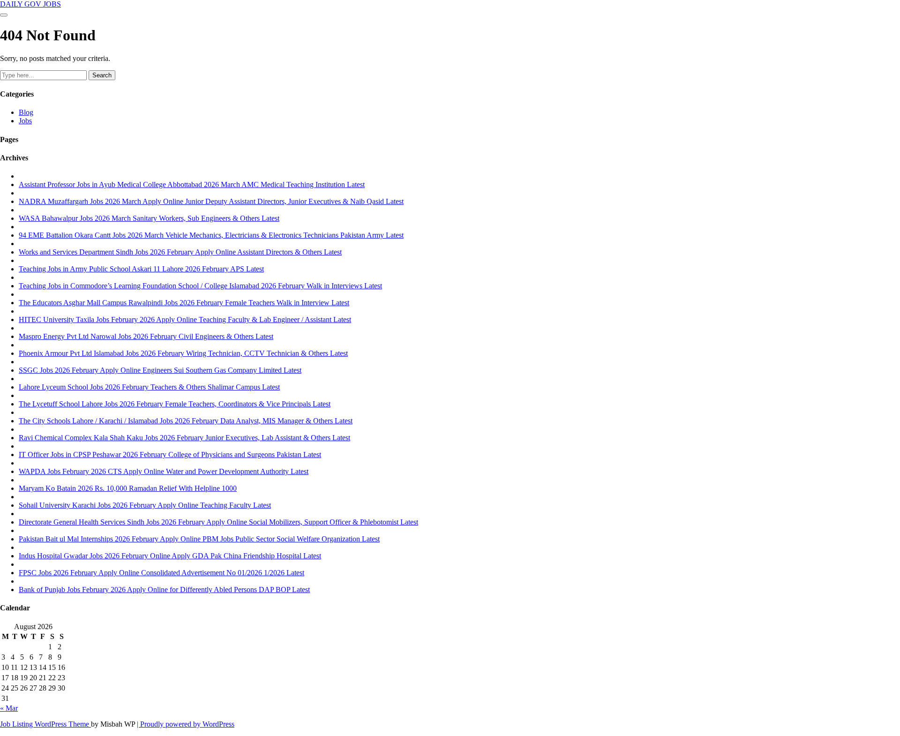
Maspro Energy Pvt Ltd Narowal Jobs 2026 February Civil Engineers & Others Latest (146, 336)
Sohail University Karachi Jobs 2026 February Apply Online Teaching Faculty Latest (145, 505)
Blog (26, 112)
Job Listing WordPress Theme (45, 724)
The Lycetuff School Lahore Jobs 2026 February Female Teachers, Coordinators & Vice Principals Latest (174, 404)
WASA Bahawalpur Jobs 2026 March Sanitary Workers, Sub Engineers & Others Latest (149, 218)
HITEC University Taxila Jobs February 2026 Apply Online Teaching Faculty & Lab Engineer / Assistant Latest (185, 319)
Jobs (25, 121)
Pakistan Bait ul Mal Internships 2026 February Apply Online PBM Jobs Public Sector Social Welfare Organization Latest (199, 539)
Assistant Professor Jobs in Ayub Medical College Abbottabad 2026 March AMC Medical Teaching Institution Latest (192, 184)
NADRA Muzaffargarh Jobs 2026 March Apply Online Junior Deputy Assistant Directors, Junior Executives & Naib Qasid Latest (211, 201)
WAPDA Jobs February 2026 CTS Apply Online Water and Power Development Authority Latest (163, 471)
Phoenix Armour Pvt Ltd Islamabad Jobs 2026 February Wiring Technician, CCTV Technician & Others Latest (183, 353)
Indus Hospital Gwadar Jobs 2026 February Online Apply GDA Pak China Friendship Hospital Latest (170, 556)
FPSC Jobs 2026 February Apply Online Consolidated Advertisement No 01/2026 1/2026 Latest (161, 573)
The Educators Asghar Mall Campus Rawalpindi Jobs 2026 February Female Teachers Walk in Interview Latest (184, 303)
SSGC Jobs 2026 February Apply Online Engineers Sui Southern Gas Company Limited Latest (160, 370)
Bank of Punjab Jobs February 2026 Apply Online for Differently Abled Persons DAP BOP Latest (164, 589)
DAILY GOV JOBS (30, 4)
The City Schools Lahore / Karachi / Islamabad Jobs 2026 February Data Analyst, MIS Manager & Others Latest (185, 421)
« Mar (9, 708)
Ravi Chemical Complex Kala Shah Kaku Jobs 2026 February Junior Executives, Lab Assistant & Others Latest (184, 438)
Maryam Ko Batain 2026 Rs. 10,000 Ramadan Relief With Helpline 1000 (128, 488)
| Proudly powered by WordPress (185, 724)
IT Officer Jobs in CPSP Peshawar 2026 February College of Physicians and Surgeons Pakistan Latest (170, 454)
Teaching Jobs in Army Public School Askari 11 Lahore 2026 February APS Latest (141, 269)
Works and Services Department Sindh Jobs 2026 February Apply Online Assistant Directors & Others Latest (180, 252)
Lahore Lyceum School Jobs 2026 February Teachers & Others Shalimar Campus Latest (149, 387)
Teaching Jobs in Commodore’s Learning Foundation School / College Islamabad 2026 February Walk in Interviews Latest (200, 286)
